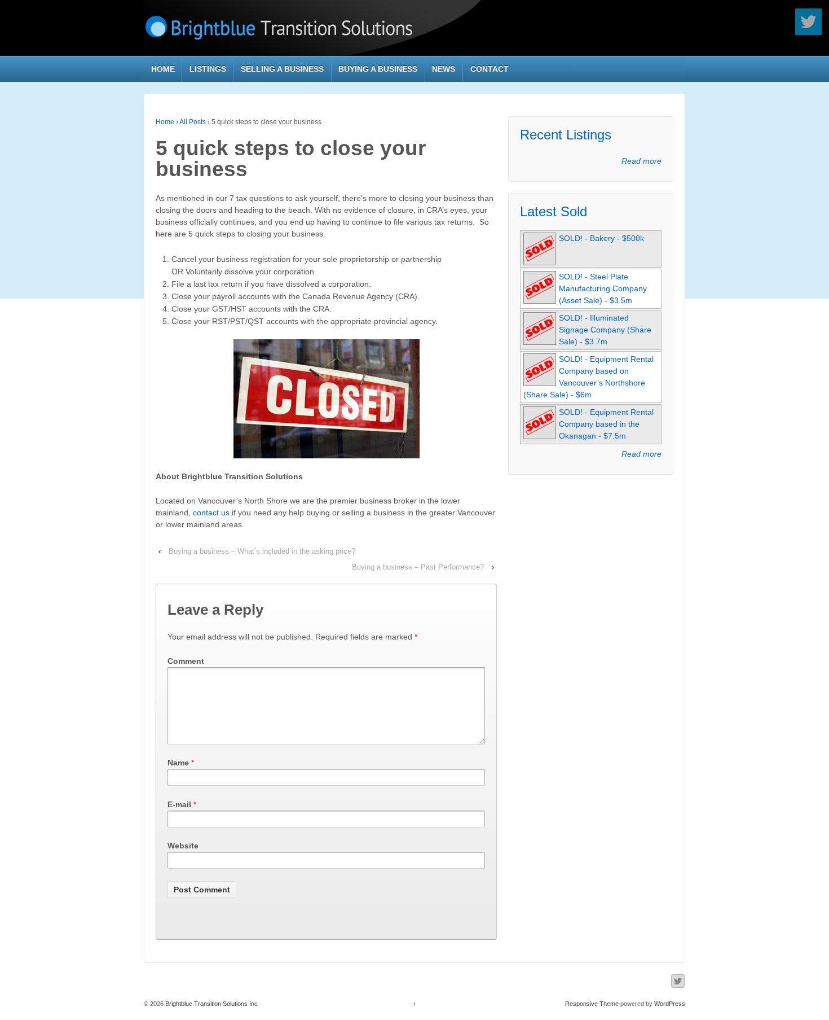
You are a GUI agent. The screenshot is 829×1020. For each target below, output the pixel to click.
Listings (207, 68)
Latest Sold (553, 211)
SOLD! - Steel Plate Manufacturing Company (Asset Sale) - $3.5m (603, 288)
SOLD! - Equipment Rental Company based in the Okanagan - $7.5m (606, 424)
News (443, 68)
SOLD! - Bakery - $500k (601, 238)
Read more (641, 160)
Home (163, 68)
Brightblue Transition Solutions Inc (211, 1003)
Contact (489, 68)
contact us (211, 512)
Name (178, 762)
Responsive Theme (592, 1003)
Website (183, 845)
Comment (185, 661)
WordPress (669, 1003)
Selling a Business (282, 68)
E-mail (179, 804)
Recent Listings (565, 134)
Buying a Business (377, 68)
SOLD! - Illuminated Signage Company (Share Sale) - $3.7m (605, 329)
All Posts (192, 122)
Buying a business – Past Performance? (418, 567)
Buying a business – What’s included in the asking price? (262, 551)
